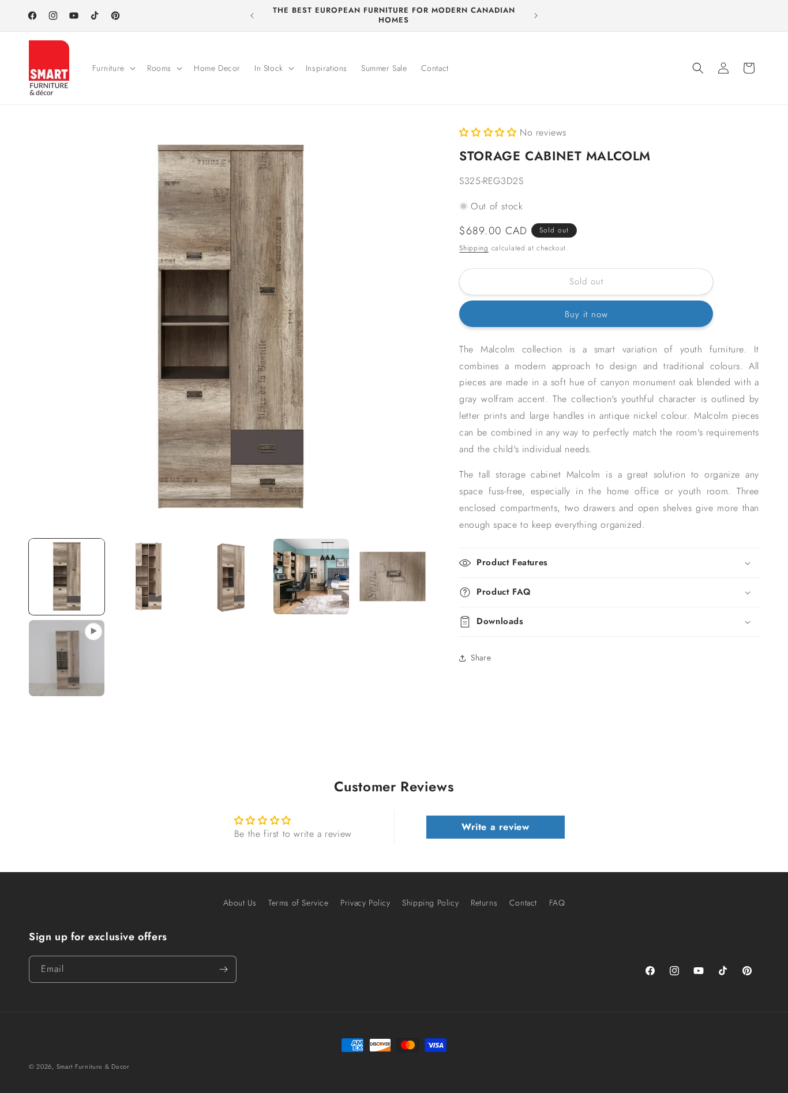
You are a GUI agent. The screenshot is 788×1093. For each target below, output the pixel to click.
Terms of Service (298, 902)
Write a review (495, 826)
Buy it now (586, 314)
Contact (523, 902)
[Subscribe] (223, 969)
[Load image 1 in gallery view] (66, 576)
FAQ (557, 902)
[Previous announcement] (252, 16)
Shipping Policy (430, 902)
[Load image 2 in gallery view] (148, 576)
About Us (240, 902)
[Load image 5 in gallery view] (392, 576)
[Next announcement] (536, 16)
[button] (112, 68)
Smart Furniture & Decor (93, 1066)
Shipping (474, 248)
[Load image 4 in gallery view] (311, 576)
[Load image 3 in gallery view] (230, 576)
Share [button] (481, 657)
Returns (484, 902)
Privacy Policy (365, 902)
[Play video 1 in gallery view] (66, 658)
